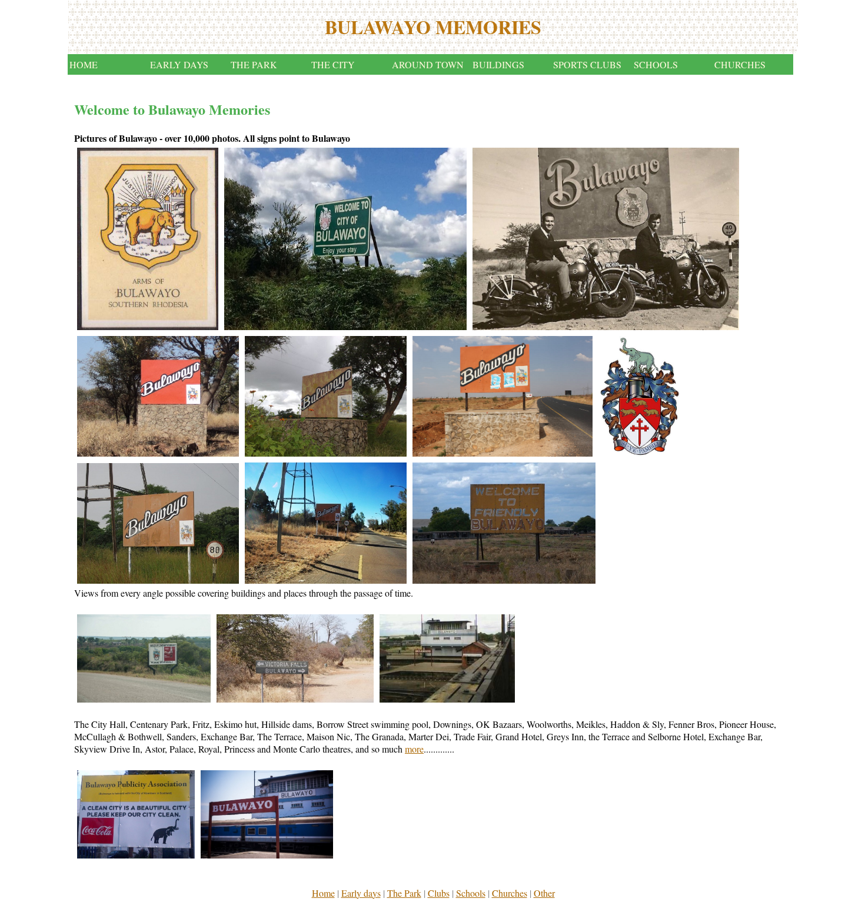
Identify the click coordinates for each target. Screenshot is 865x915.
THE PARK (254, 64)
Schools (470, 893)
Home (323, 893)
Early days (361, 893)
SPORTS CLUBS (587, 64)
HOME (83, 64)
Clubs (439, 893)
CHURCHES (740, 64)
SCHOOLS (656, 64)
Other (544, 893)
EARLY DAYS (179, 64)
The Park (404, 893)
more (414, 749)
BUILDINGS (498, 64)
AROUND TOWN (428, 64)
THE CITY (333, 64)
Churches (509, 893)
